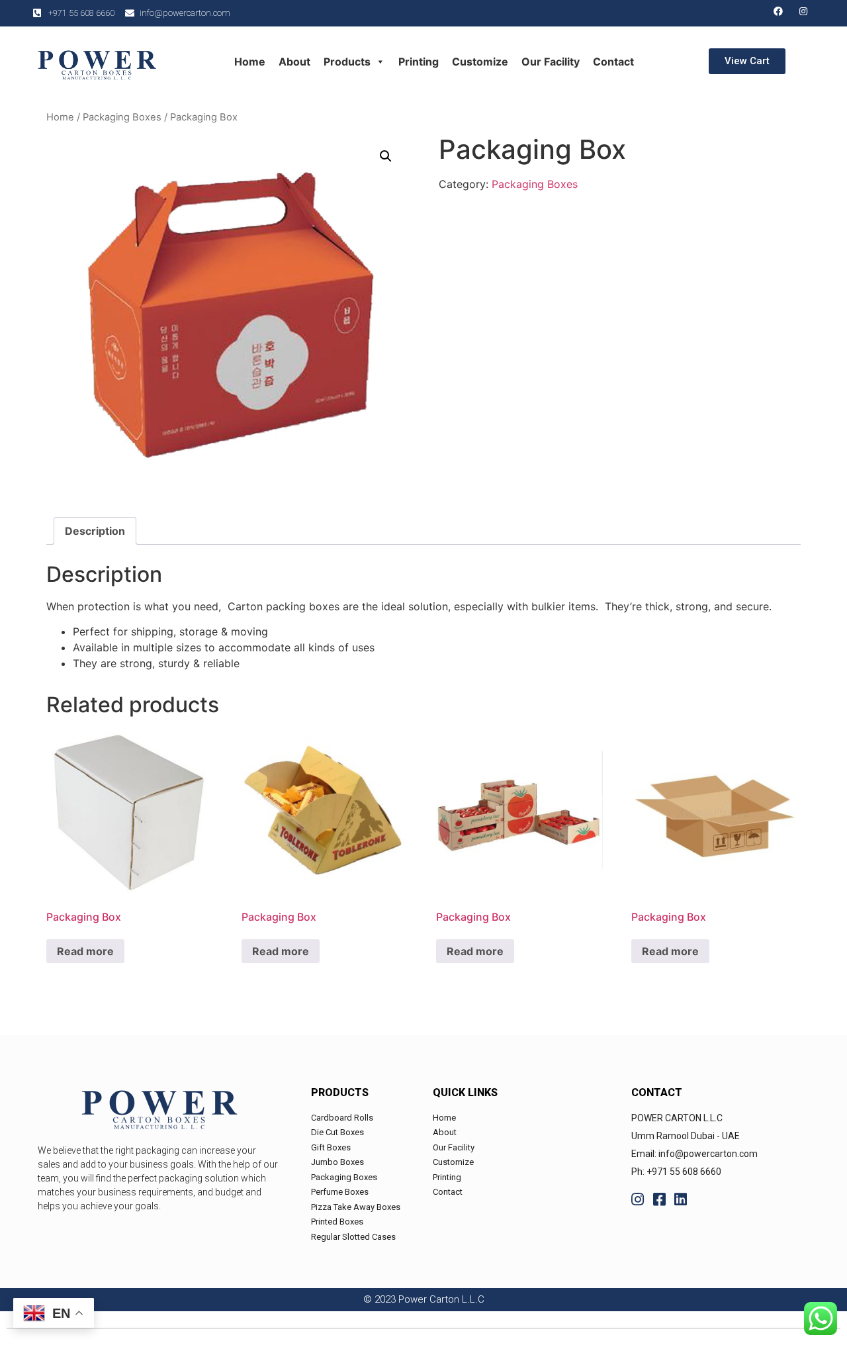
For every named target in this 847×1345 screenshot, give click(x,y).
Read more (85, 951)
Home (249, 61)
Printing (418, 61)
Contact (613, 61)
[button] (747, 61)
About (294, 61)
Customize (480, 61)
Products (347, 61)
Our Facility (550, 61)
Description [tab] (95, 530)
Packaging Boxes (122, 117)
